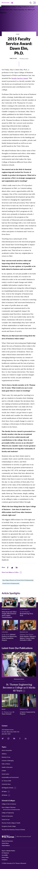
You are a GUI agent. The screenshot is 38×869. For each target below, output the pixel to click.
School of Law (6, 819)
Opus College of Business (11, 808)
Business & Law (6, 757)
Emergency (4, 859)
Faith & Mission (6, 764)
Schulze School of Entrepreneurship (10, 583)
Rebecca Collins (24, 58)
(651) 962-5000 (6, 734)
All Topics (4, 791)
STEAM (4, 770)
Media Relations (6, 845)
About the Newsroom (7, 841)
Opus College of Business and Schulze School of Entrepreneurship (17, 580)
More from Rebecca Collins (10, 572)
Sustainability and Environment (10, 777)
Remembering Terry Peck (26, 613)
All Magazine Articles (7, 787)
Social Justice (5, 774)
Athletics (4, 754)
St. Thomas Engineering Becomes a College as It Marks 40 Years (19, 687)
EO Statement (5, 853)
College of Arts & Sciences (9, 804)
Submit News (5, 843)
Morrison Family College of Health (11, 823)
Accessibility (5, 855)
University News (6, 784)
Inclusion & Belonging (8, 760)
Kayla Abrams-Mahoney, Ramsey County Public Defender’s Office (28, 637)
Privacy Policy (5, 857)
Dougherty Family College (9, 826)
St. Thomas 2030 (6, 780)
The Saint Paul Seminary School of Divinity (13, 829)
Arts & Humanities (7, 750)
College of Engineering (8, 812)
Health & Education (7, 767)
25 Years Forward (8, 713)
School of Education (7, 816)
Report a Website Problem (8, 850)
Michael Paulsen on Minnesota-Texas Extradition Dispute (9, 637)
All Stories (4, 795)
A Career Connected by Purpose (27, 713)
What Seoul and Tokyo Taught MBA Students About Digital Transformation (9, 614)
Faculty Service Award (19, 78)
